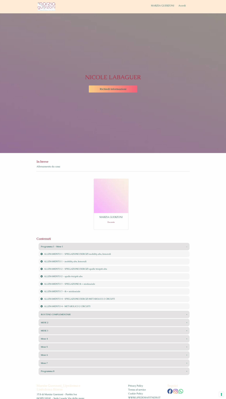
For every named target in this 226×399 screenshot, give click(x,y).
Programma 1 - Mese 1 (52, 246)
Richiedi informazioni (113, 89)
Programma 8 (47, 371)
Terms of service (137, 389)
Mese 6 (44, 355)
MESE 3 (44, 330)
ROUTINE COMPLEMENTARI (56, 314)
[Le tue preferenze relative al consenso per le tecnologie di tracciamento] (221, 394)
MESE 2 (44, 322)
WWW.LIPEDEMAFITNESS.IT (144, 397)
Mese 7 (44, 363)
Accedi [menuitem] (182, 5)
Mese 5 (44, 347)
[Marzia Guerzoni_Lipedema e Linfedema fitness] (46, 6)
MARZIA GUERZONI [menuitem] (162, 5)
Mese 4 (44, 338)
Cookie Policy (135, 393)
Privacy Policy (135, 385)
